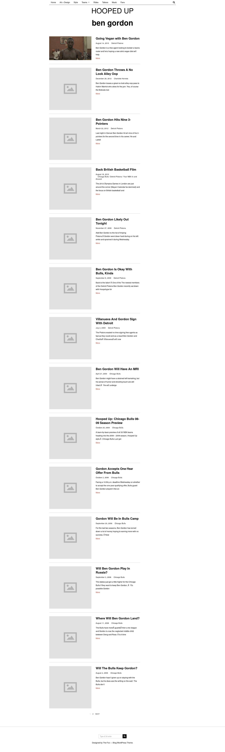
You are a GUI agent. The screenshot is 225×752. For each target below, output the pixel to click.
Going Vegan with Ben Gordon (118, 38)
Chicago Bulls (103, 176)
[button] (125, 736)
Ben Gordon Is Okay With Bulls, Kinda (114, 271)
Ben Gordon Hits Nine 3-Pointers (113, 121)
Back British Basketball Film (116, 169)
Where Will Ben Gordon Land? (118, 618)
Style (76, 2)
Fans (123, 2)
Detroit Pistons (117, 43)
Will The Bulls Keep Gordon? (116, 668)
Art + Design (65, 2)
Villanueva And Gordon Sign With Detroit (116, 321)
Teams (84, 2)
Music (114, 2)
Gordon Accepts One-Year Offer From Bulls (114, 470)
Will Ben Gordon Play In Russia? (113, 570)
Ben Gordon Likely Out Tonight (112, 221)
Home (53, 2)
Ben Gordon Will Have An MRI (117, 369)
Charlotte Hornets (121, 78)
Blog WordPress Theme (123, 742)
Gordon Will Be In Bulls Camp (117, 518)
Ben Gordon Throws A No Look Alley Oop (114, 71)
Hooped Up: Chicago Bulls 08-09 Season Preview (117, 421)
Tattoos (105, 2)
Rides (96, 2)
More (98, 58)
